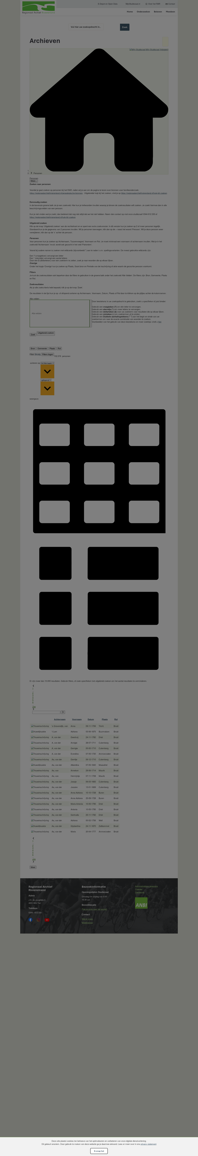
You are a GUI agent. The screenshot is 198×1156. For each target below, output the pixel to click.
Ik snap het (99, 1151)
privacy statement (148, 1144)
